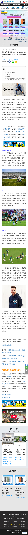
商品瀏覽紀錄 (27, 370)
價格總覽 (3, 8)
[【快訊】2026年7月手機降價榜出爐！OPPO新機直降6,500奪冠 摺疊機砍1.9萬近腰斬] (8, 439)
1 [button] (10, 35)
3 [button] (12, 35)
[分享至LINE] (13, 61)
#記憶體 (17, 459)
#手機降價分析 (7, 461)
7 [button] (17, 35)
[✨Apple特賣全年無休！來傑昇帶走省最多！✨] (14, 23)
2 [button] (11, 35)
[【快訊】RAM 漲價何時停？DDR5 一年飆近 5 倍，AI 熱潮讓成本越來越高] (20, 439)
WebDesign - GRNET (14, 532)
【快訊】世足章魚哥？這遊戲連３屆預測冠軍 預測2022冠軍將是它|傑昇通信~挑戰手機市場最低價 (9, 2)
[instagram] (21, 4)
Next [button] (24, 23)
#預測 (16, 59)
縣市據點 (23, 521)
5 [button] (15, 35)
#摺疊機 (5, 459)
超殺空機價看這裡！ (7, 345)
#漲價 (22, 459)
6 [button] (16, 35)
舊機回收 (23, 8)
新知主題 (15, 524)
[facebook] (26, 4)
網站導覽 (23, 526)
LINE (27, 368)
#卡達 (3, 59)
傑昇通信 (7, 129)
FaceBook (27, 365)
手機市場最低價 (19, 129)
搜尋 (26, 1)
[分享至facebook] (9, 61)
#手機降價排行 (7, 464)
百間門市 (6, 386)
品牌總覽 (6, 521)
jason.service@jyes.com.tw (16, 518)
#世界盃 (7, 59)
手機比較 (18, 8)
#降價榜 (9, 457)
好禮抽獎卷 (18, 132)
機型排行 (8, 8)
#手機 (19, 457)
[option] (14, 23)
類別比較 (23, 524)
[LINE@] (24, 4)
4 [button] (13, 431)
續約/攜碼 (7, 384)
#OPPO (5, 457)
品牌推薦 (15, 521)
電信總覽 (6, 524)
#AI (16, 457)
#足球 (12, 59)
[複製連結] (16, 61)
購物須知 (15, 526)
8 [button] (18, 431)
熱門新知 (6, 526)
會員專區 (20, 1)
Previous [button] (3, 23)
